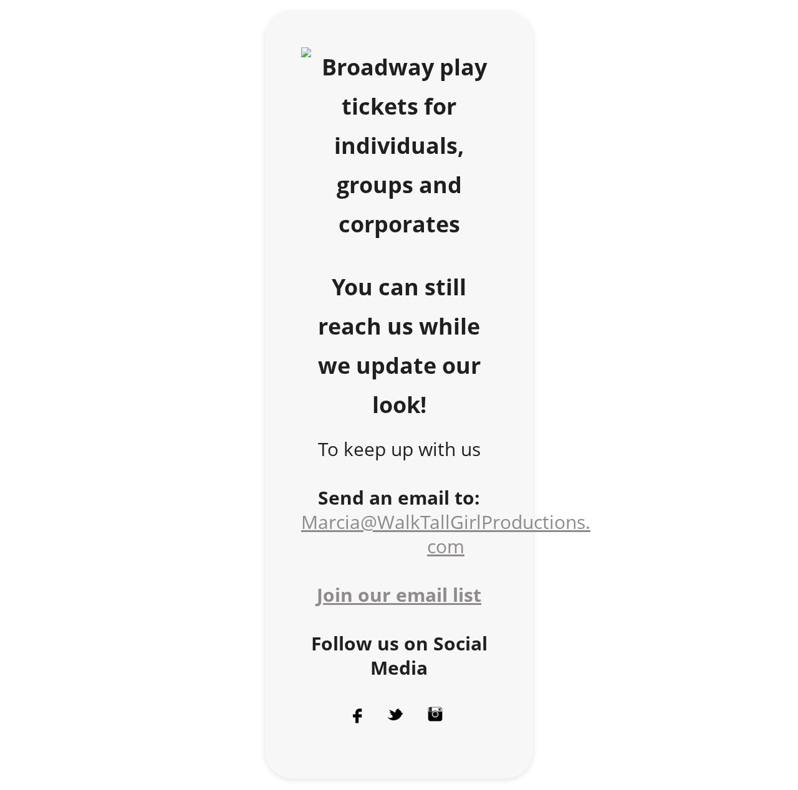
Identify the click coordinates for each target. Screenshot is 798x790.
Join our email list (399, 595)
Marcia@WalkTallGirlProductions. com (445, 534)
